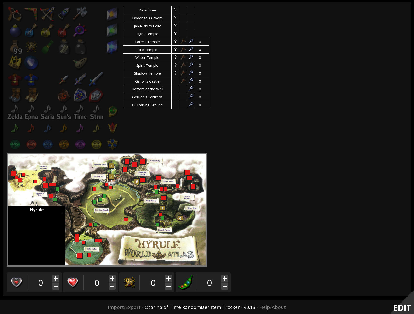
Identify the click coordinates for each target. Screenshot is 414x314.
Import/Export (124, 307)
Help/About (272, 307)
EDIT (402, 307)
